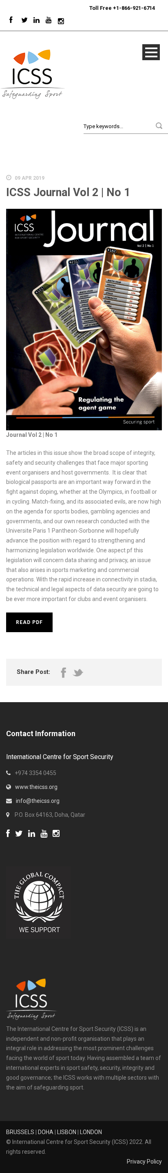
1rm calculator (24, 844)
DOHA (45, 1132)
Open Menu (151, 52)
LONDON (91, 1132)
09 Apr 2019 (29, 178)
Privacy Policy (144, 1161)
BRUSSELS (20, 1132)
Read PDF (29, 622)
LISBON (66, 1132)
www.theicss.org (36, 787)
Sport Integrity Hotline (86, 8)
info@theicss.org (38, 801)
